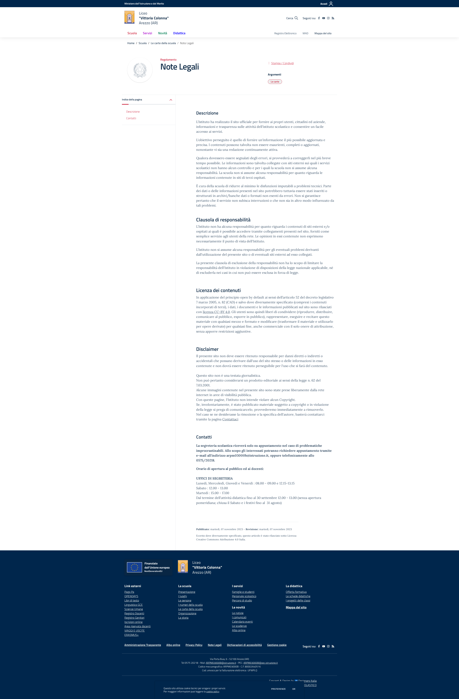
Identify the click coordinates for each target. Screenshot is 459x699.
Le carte (275, 81)
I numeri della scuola (190, 605)
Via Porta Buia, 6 (218, 659)
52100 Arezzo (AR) (239, 659)
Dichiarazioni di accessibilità (244, 645)
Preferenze (278, 689)
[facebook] (319, 18)
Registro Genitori (134, 617)
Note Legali (215, 645)
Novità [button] (162, 33)
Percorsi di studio (242, 600)
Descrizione (133, 111)
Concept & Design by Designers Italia (293, 681)
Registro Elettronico (285, 33)
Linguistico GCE (133, 605)
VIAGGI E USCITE (134, 630)
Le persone (184, 600)
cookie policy (212, 691)
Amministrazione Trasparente (142, 645)
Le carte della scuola (163, 43)
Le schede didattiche (298, 596)
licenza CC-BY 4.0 (216, 312)
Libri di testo (131, 600)
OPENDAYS (131, 596)
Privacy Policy (194, 645)
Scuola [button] (132, 33)
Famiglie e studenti (243, 592)
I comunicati (239, 617)
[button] (149, 100)
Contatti (131, 118)
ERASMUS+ (131, 635)
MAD (305, 33)
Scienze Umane (133, 609)
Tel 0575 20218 (190, 663)
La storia (183, 617)
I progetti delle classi (298, 600)
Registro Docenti (134, 613)
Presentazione (186, 592)
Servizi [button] (147, 33)
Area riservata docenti (137, 626)
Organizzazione (187, 613)
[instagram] (328, 18)
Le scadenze (239, 626)
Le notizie (237, 613)
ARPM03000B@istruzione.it (221, 663)
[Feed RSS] (333, 18)
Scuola (143, 43)
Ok (294, 689)
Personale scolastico (244, 596)
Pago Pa (129, 592)
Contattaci (230, 419)
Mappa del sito (323, 33)
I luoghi (182, 596)
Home (130, 43)
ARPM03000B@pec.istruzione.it (260, 663)
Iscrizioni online (133, 622)
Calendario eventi (242, 621)
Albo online (238, 630)
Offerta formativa (296, 592)
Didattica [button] (179, 33)
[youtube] (323, 18)
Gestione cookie (277, 645)
